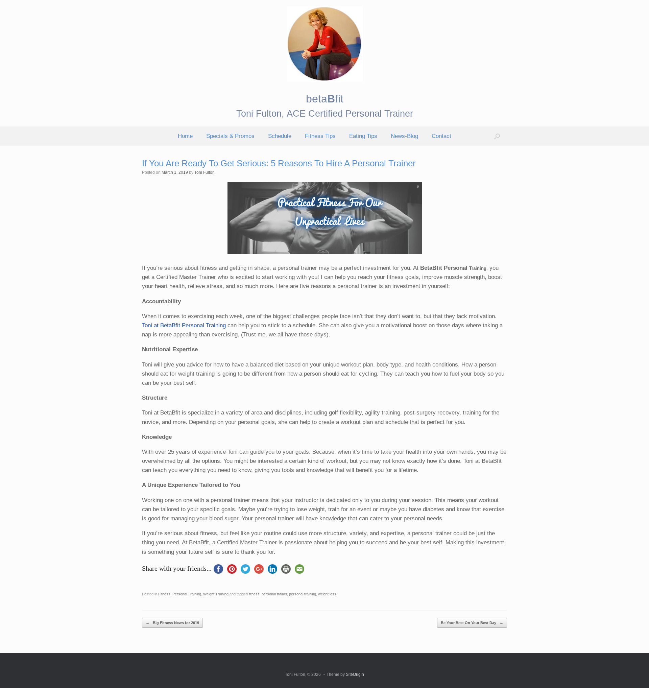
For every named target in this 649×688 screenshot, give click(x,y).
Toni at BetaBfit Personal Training (184, 325)
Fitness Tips (320, 136)
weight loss (327, 594)
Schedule (279, 136)
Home (185, 136)
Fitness (164, 594)
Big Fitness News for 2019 (172, 623)
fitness (254, 594)
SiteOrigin (355, 674)
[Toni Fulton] (324, 44)
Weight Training (216, 594)
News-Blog (404, 136)
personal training (302, 594)
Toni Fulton (204, 172)
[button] (497, 136)
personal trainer (274, 594)
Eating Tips (363, 136)
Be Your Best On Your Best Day (472, 623)
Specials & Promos (230, 136)
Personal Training (186, 594)
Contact (441, 136)
